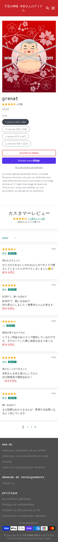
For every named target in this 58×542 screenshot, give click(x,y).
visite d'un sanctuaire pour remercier (23, 467)
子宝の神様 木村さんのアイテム (38, 535)
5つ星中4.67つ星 (36, 218)
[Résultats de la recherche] (47, 8)
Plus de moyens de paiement (29, 167)
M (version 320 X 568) (16, 129)
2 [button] (27, 427)
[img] (9, 249)
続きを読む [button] (8, 272)
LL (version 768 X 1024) (16, 143)
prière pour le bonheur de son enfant (24, 450)
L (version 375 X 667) (15, 136)
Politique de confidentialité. (18, 504)
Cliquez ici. (8, 483)
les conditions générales (16, 498)
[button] (9, 104)
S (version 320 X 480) (15, 122)
